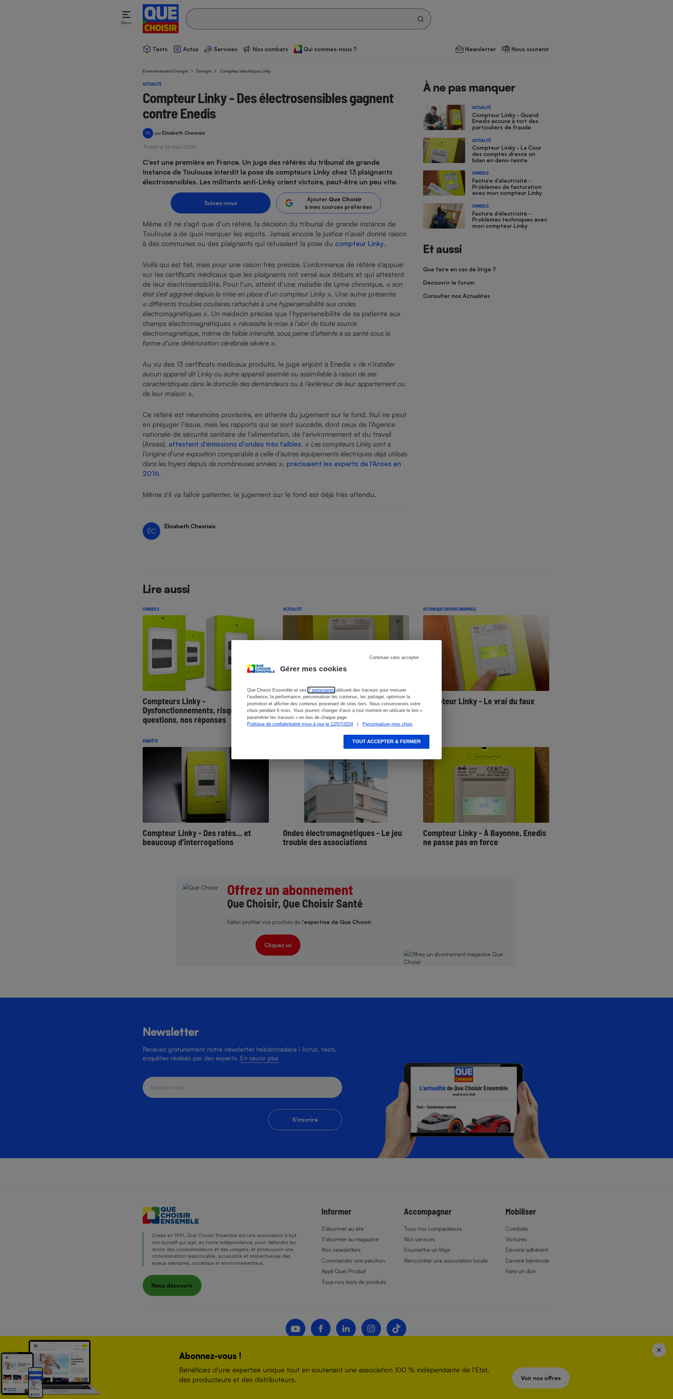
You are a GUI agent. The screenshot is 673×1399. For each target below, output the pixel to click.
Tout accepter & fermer (386, 741)
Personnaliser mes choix (387, 724)
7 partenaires (321, 690)
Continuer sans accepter (394, 657)
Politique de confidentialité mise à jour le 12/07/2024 (300, 724)
